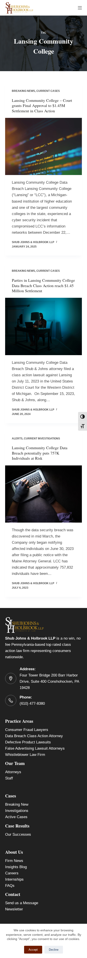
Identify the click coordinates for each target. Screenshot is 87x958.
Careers (12, 873)
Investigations (16, 811)
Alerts (17, 438)
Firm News (14, 861)
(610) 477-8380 (32, 703)
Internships (14, 879)
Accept (33, 949)
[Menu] (80, 8)
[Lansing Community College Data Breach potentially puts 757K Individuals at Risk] (43, 494)
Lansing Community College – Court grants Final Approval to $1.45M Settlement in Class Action (42, 105)
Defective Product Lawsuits (28, 742)
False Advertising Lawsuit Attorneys (35, 748)
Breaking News (23, 91)
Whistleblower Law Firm (25, 755)
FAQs (9, 886)
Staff (9, 778)
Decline (53, 949)
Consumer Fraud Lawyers (26, 730)
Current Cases (48, 91)
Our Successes (18, 834)
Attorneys (13, 772)
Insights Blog (16, 867)
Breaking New (16, 804)
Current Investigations (42, 438)
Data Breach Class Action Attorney (34, 736)
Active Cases (16, 817)
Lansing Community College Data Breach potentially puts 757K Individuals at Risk (39, 453)
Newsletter (14, 909)
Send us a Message (21, 903)
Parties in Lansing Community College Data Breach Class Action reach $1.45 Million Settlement (43, 285)
